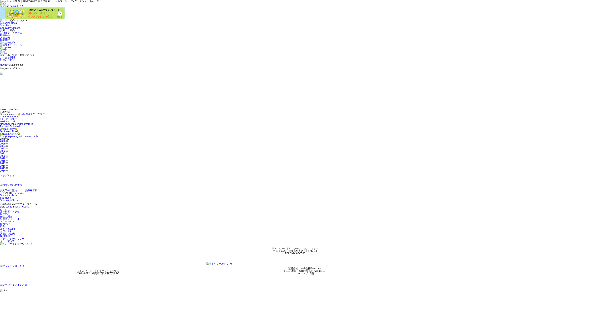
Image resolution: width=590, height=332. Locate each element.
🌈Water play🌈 (9, 129)
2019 (3, 158)
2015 (3, 168)
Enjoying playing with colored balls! (19, 136)
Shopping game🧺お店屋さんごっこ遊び (22, 114)
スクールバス (7, 221)
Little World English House (14, 206)
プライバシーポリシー (12, 238)
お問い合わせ (7, 60)
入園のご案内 (7, 233)
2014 (3, 170)
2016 (3, 165)
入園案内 (5, 37)
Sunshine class (8, 23)
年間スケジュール (10, 219)
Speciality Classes (10, 28)
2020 (3, 156)
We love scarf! (7, 121)
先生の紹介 (6, 216)
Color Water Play (9, 116)
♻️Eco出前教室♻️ (10, 133)
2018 (3, 161)
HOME (3, 64)
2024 (3, 146)
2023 (3, 148)
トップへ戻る (7, 175)
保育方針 (5, 214)
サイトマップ (7, 241)
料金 (2, 226)
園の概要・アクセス (11, 33)
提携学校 (5, 40)
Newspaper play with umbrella (16, 124)
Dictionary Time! (9, 131)
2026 (3, 141)
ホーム (3, 209)
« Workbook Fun (9, 109)
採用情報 (5, 236)
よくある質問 (7, 57)
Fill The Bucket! (8, 119)
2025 (3, 143)
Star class (5, 25)
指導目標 (5, 35)
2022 (3, 151)
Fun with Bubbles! (10, 126)
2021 (3, 153)
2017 (3, 163)
